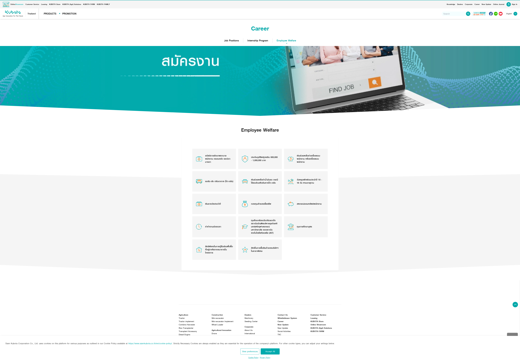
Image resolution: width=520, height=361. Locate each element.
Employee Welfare (286, 40)
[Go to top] (515, 304)
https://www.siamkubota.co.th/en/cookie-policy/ (150, 343)
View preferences (250, 351)
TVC (279, 334)
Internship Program (257, 40)
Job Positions (231, 40)
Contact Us (283, 315)
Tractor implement (186, 321)
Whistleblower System (287, 318)
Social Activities (284, 331)
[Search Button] (468, 14)
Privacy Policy (265, 357)
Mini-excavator (218, 318)
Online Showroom (318, 324)
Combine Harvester (187, 324)
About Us (249, 330)
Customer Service (32, 4)
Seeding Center (251, 321)
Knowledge (451, 4)
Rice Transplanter (186, 328)
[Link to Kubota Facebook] (491, 14)
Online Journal (498, 4)
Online (16, 4)
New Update (486, 4)
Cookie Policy (253, 357)
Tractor (182, 318)
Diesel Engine (184, 334)
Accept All (270, 351)
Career (477, 4)
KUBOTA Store (54, 4)
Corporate (468, 4)
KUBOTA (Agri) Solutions (71, 4)
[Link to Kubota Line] (496, 14)
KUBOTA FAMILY (103, 4)
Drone (214, 333)
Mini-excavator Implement (222, 321)
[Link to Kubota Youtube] (501, 14)
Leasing (44, 4)
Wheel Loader (217, 324)
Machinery (249, 318)
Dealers (460, 4)
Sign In (514, 4)
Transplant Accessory (188, 331)
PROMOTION (69, 13)
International (250, 333)
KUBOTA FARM (89, 4)
